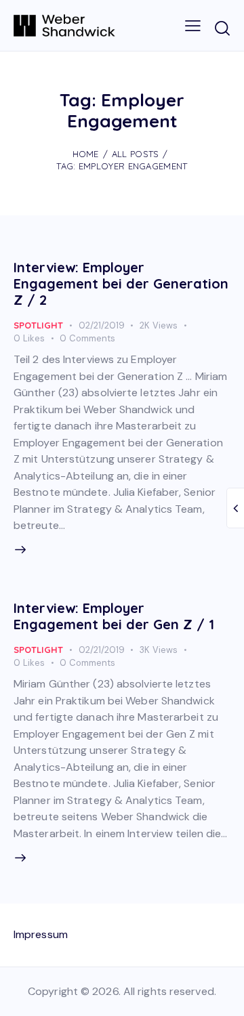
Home (86, 153)
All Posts (135, 153)
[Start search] (222, 27)
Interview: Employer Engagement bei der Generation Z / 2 (121, 283)
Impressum (41, 934)
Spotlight (38, 325)
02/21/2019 (102, 325)
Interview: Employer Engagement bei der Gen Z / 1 (114, 616)
